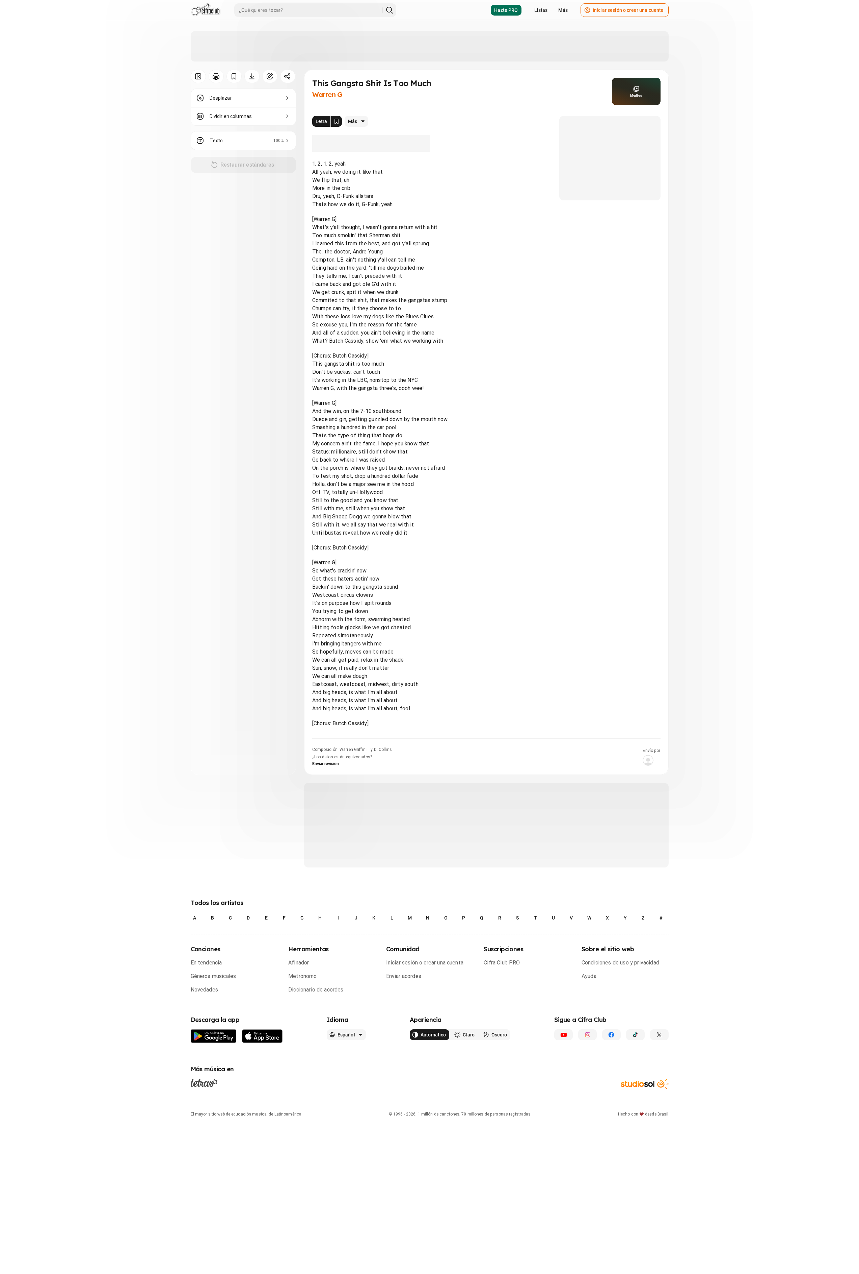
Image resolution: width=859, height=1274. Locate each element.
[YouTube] (563, 1034)
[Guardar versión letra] (336, 121)
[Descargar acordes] (252, 76)
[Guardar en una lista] (234, 76)
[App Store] (262, 1036)
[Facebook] (611, 1034)
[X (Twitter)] (659, 1034)
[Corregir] (269, 76)
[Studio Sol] (645, 1084)
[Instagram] (587, 1034)
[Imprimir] (216, 76)
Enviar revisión (325, 763)
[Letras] (204, 1083)
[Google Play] (214, 1036)
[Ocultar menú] (198, 76)
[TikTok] (635, 1034)
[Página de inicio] (206, 10)
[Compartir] (287, 76)
